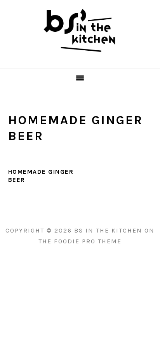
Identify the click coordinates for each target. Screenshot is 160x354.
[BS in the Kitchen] (80, 58)
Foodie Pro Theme (88, 241)
